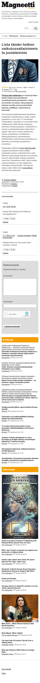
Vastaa (5, 222)
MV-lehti (4, 411)
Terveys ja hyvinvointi (28, 36)
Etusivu (4, 36)
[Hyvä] (6, 87)
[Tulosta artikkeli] (2, 180)
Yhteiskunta (13, 36)
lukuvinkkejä (28, 168)
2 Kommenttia (21, 91)
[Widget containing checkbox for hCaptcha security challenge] (16, 314)
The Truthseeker (7, 545)
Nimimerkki (8, 302)
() (7, 218)
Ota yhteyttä (6, 669)
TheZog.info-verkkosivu (12, 95)
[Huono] (2, 87)
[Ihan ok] (5, 87)
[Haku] (35, 28)
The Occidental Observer (10, 635)
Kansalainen (6, 357)
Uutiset (14, 186)
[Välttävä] (3, 87)
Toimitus (6, 89)
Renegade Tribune (7, 645)
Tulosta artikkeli (10, 180)
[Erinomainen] (7, 87)
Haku (4, 673)
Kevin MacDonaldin (28, 148)
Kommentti (8, 276)
